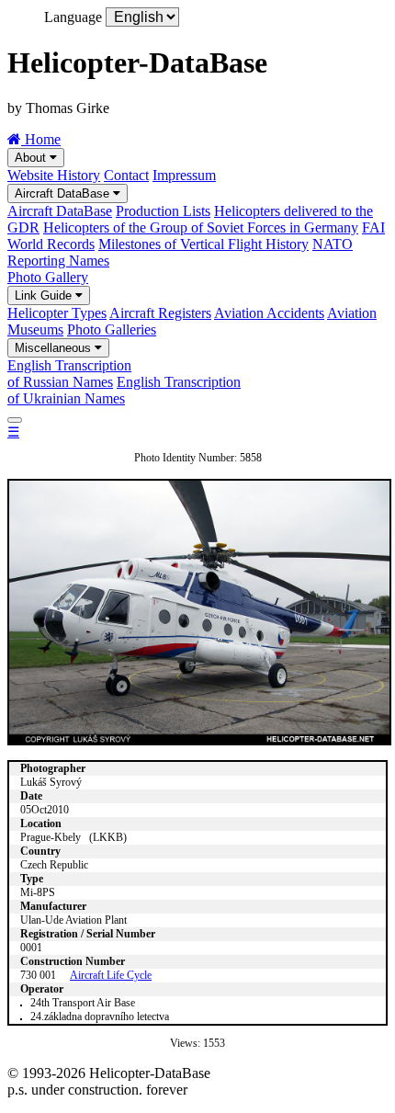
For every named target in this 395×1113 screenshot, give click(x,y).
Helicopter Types (57, 313)
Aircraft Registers (160, 313)
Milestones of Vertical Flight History (203, 244)
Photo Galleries (111, 329)
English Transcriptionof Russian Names (69, 374)
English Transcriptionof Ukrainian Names (124, 390)
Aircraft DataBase (64, 193)
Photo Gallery (47, 277)
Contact (126, 175)
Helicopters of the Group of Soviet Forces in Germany (200, 227)
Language (73, 17)
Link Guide (45, 295)
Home (41, 139)
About (32, 158)
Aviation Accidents (269, 313)
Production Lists (163, 211)
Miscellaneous (55, 348)
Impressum (184, 175)
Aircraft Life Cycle (111, 975)
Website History (53, 175)
